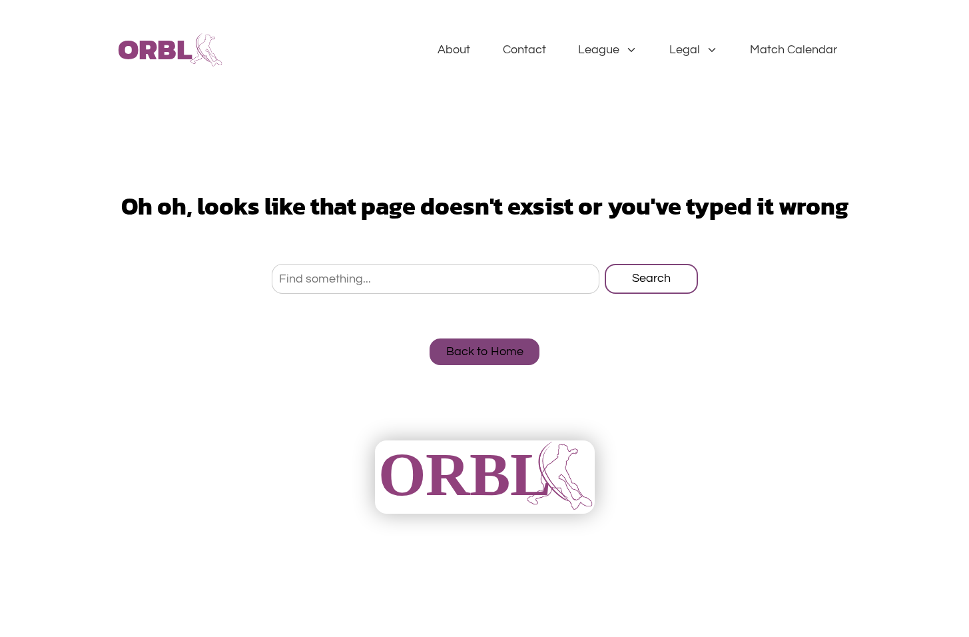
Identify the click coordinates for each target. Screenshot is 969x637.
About (454, 49)
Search (651, 278)
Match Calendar (793, 49)
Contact (524, 49)
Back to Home (484, 351)
